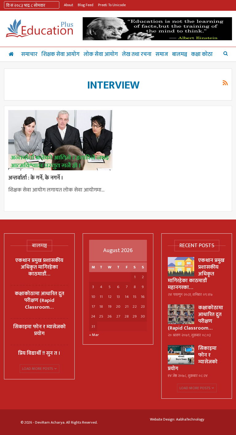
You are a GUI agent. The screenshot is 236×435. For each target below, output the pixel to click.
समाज (161, 54)
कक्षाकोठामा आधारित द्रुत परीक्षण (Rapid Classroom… (39, 300)
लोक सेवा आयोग (101, 54)
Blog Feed (85, 5)
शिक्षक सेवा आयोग (60, 54)
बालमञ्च (179, 54)
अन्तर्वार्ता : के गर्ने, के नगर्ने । (35, 178)
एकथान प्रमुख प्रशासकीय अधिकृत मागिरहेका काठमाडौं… (39, 267)
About (68, 5)
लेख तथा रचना (136, 54)
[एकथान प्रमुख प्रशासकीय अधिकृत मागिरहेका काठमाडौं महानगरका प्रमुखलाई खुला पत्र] (181, 267)
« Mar (94, 334)
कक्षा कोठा (202, 54)
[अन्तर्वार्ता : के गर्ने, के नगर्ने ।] (60, 140)
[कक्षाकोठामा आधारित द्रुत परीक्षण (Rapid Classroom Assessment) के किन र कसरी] (181, 314)
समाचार (29, 54)
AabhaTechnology (190, 419)
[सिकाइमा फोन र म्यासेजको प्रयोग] (181, 355)
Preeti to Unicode (112, 5)
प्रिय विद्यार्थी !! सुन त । (39, 353)
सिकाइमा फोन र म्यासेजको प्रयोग (39, 330)
